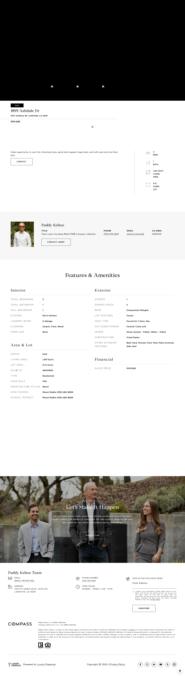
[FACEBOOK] (140, 664)
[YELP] (167, 664)
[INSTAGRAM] (147, 664)
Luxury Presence (46, 664)
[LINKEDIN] (153, 664)
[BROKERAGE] (174, 664)
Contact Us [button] (92, 535)
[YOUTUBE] (160, 664)
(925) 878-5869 (111, 234)
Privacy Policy (155, 599)
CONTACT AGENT (56, 242)
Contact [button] (22, 162)
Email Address (140, 583)
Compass (132, 630)
